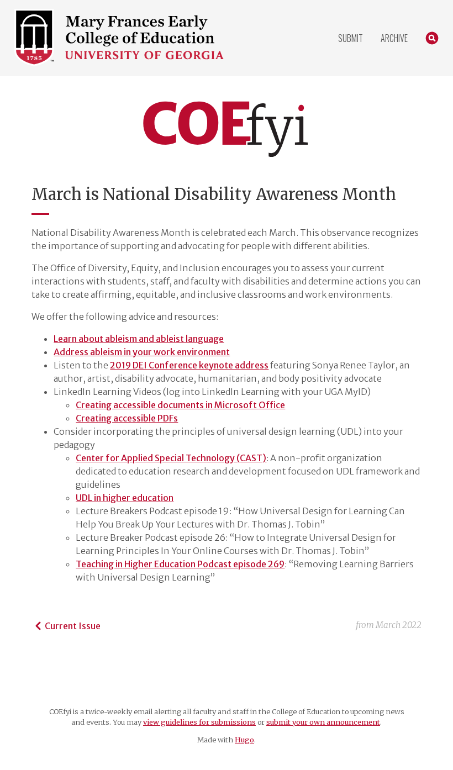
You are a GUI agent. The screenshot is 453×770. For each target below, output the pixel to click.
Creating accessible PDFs (127, 418)
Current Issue (73, 625)
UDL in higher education (124, 497)
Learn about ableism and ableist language (139, 338)
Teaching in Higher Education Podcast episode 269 (180, 563)
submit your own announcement (323, 722)
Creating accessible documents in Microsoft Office (180, 404)
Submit (350, 38)
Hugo (244, 739)
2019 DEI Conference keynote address (189, 365)
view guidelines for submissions (199, 722)
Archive (394, 38)
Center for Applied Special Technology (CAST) (171, 457)
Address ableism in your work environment (142, 351)
